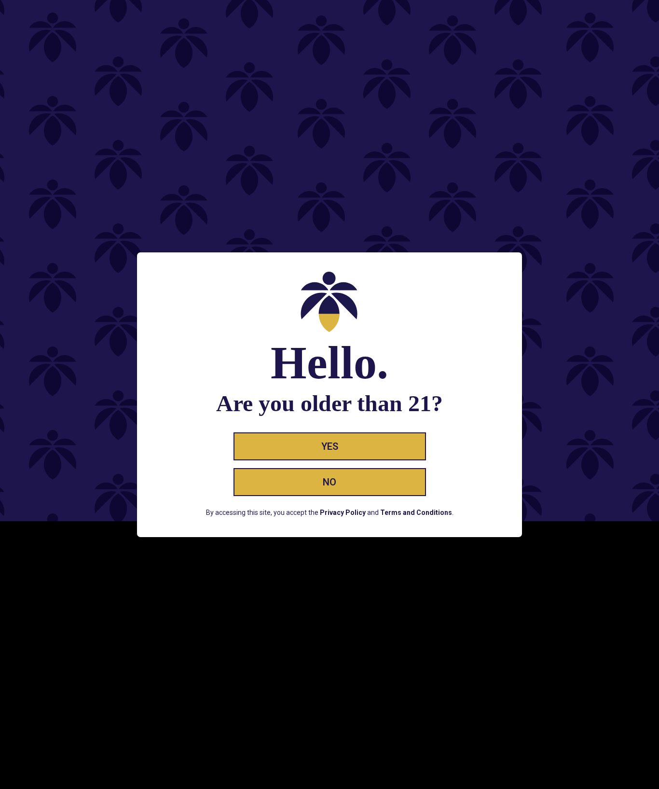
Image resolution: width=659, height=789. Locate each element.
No (329, 482)
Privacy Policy (343, 512)
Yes (329, 446)
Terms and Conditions (416, 512)
